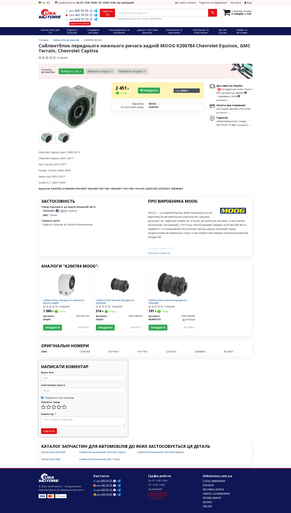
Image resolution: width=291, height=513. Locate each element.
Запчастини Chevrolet (53, 452)
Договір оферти (212, 497)
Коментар (48, 414)
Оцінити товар (50, 402)
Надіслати (49, 431)
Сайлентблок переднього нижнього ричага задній (63, 301)
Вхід (249, 2)
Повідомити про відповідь (59, 397)
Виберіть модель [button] (131, 71)
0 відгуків (62, 57)
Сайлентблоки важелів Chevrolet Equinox (160, 452)
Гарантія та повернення (213, 2)
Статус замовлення (214, 480)
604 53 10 (79, 19)
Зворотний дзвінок (80, 23)
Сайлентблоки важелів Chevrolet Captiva (102, 452)
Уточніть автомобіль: (48, 71)
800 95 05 (79, 11)
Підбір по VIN (107, 13)
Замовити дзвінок (158, 493)
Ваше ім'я (47, 372)
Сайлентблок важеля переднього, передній (115, 301)
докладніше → (222, 100)
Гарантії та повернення (216, 493)
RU (48, 2)
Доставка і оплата (185, 2)
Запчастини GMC (51, 459)
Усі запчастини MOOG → (163, 248)
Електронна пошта (53, 385)
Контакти (235, 2)
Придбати (150, 90)
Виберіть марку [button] (99, 71)
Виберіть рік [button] (70, 71)
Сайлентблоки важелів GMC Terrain (99, 459)
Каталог (207, 501)
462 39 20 (79, 15)
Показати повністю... (160, 253)
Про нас (207, 505)
